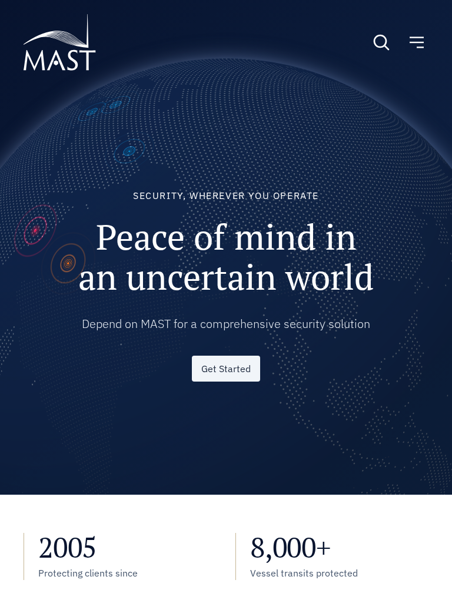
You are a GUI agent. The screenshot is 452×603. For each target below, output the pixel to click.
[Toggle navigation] (416, 42)
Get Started (226, 369)
